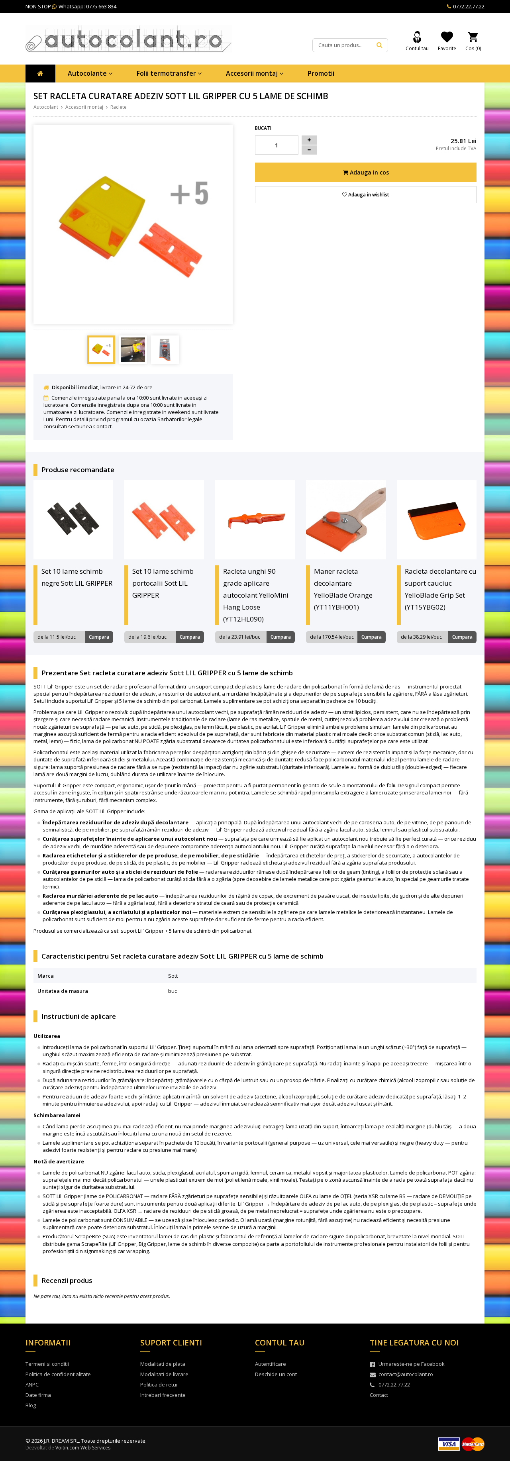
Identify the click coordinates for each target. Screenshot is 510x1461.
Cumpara (99, 636)
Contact (102, 426)
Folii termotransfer (167, 73)
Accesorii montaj (252, 73)
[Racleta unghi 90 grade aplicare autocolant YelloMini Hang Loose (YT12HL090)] (255, 519)
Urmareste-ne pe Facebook (412, 1363)
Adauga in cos (368, 172)
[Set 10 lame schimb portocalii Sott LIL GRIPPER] (164, 519)
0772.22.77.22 (468, 6)
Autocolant (45, 107)
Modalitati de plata (162, 1363)
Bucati (263, 128)
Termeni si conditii (47, 1363)
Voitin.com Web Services (82, 1447)
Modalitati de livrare (164, 1374)
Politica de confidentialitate (58, 1374)
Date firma (38, 1394)
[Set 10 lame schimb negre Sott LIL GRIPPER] (73, 519)
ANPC (32, 1384)
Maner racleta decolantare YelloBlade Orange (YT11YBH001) (343, 589)
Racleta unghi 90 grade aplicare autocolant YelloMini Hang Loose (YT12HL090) (255, 595)
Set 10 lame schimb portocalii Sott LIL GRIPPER (163, 583)
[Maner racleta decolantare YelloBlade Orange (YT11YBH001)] (346, 519)
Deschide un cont (276, 1374)
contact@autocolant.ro (406, 1374)
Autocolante (88, 73)
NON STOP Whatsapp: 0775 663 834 (71, 6)
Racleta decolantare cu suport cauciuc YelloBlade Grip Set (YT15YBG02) (441, 589)
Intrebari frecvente (163, 1394)
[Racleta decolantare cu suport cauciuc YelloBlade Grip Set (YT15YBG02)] (437, 519)
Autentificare (270, 1363)
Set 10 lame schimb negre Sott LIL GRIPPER (76, 577)
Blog (31, 1405)
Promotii (321, 73)
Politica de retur (159, 1384)
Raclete (118, 107)
